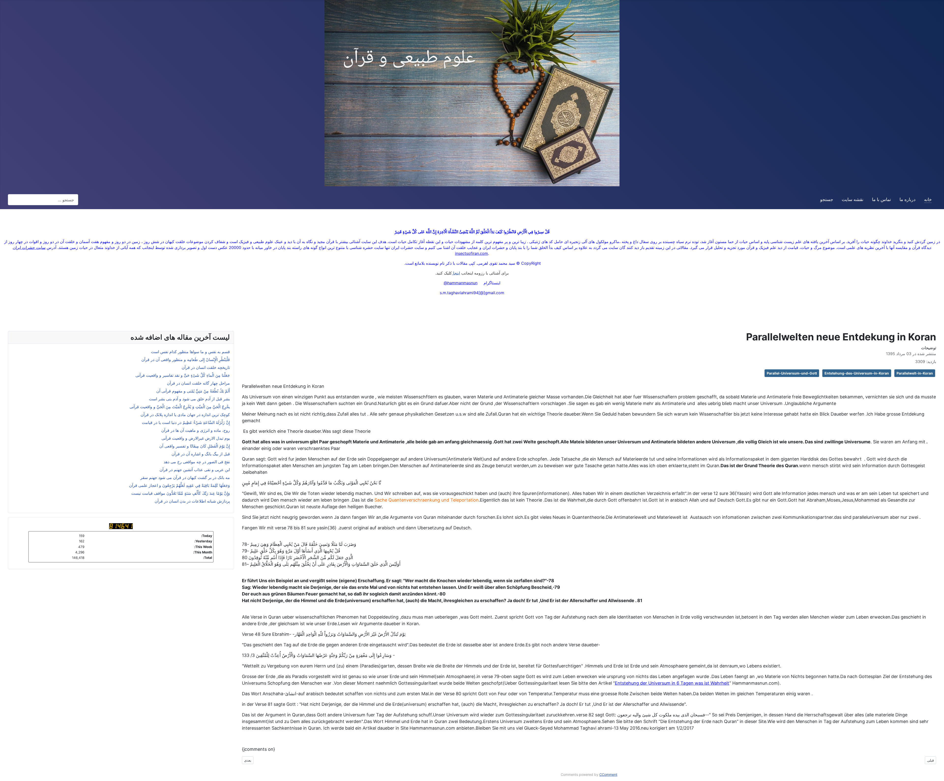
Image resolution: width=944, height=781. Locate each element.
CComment (608, 774)
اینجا (456, 273)
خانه (928, 199)
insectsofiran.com (471, 253)
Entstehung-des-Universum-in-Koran (857, 373)
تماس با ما (881, 199)
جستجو (826, 199)
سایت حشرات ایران (29, 247)
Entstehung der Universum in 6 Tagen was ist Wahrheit (672, 683)
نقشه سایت (852, 199)
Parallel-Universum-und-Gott (792, 373)
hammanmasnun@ (460, 282)
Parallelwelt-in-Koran (915, 373)
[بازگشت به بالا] (6, 775)
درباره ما (907, 199)
